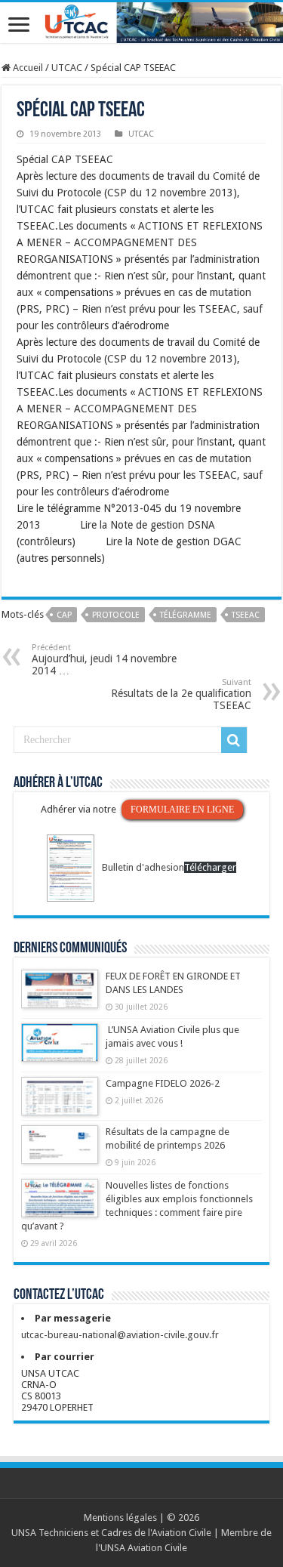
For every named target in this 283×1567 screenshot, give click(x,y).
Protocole (116, 615)
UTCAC (66, 67)
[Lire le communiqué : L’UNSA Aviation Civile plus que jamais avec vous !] (59, 1049)
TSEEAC (246, 615)
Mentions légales (120, 1517)
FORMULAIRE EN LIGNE (182, 809)
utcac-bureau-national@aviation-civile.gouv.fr (120, 1334)
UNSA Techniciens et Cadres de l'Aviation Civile (111, 1532)
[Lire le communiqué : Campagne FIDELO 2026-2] (59, 1103)
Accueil (27, 67)
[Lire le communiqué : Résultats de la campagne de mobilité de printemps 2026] (59, 1151)
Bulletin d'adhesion (143, 867)
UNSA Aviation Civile (143, 1547)
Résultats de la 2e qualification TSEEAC (181, 694)
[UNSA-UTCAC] (141, 22)
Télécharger (210, 867)
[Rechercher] (234, 740)
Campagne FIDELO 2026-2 (163, 1083)
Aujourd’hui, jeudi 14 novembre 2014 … (104, 660)
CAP (64, 615)
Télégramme (185, 615)
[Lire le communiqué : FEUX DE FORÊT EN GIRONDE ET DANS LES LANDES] (59, 996)
